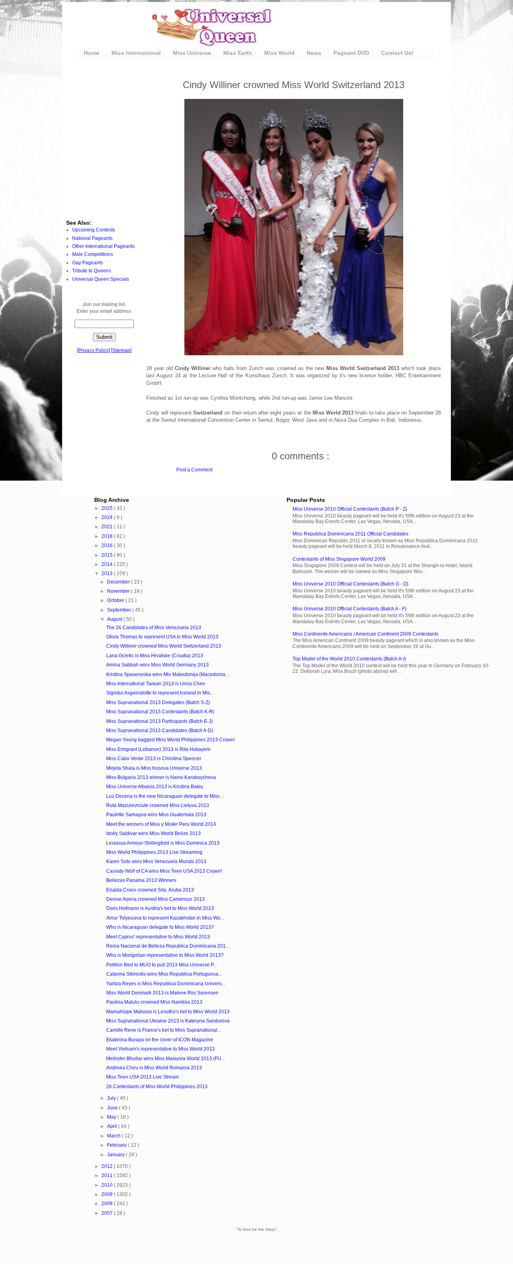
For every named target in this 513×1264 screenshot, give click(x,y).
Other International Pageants (103, 246)
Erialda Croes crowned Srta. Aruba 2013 (150, 890)
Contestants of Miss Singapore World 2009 (339, 559)
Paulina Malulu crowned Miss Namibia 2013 (154, 1002)
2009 (107, 1194)
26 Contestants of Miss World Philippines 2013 (157, 1086)
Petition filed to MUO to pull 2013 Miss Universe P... (161, 965)
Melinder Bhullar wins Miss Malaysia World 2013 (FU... (165, 1058)
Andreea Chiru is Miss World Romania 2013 (154, 1068)
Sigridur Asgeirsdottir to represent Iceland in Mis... (160, 693)
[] (93, 350)
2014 (107, 564)
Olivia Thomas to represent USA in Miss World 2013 (162, 637)
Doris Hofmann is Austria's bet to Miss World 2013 (160, 908)
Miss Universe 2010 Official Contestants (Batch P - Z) (350, 509)
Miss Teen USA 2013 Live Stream (142, 1077)
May (112, 1117)
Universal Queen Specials (100, 279)
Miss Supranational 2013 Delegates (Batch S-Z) (158, 702)
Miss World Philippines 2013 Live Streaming (154, 852)
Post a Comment (194, 470)
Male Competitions (92, 254)
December (119, 582)
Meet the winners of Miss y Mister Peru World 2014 (161, 824)
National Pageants (92, 238)
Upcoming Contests (93, 230)
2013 (107, 573)
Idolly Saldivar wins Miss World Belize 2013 (153, 833)
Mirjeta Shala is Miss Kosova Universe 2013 (154, 768)
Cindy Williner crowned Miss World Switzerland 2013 (163, 646)
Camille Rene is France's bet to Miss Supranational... (163, 1030)
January (116, 1154)
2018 (107, 536)
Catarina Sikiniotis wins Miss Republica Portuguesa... (164, 974)
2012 (107, 1166)
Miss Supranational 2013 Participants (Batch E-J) (159, 721)
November (119, 591)
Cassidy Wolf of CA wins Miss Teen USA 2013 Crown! (164, 871)
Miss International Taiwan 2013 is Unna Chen (155, 683)
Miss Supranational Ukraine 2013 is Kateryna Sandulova (168, 1021)
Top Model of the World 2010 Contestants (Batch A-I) (349, 659)
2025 (107, 508)
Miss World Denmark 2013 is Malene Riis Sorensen (162, 993)
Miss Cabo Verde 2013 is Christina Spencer (153, 758)
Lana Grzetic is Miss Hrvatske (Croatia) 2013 (154, 655)
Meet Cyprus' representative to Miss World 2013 (158, 937)
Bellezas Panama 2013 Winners (141, 880)
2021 (107, 526)
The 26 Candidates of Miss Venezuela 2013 (153, 627)
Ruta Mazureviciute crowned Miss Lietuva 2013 (157, 805)
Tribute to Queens (91, 271)
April (112, 1126)
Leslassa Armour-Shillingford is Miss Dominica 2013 (163, 843)
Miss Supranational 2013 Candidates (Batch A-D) (159, 730)
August (115, 619)
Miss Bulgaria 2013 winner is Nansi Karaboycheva (161, 777)
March (114, 1136)
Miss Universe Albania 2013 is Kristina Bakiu (154, 786)
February (117, 1145)
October (116, 600)
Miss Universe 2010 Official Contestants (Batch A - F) (349, 609)
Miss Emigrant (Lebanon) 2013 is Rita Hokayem (158, 749)
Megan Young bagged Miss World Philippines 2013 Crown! (170, 740)
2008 (107, 1203)
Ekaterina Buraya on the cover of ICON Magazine (159, 1040)
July (112, 1098)
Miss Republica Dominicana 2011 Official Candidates (350, 534)
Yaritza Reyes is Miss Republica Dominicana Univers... (165, 983)
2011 (107, 1175)
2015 (107, 555)
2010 (107, 1185)
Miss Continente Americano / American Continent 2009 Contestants (365, 634)
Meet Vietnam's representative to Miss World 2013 (160, 1049)
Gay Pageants (87, 263)
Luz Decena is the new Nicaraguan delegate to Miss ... (165, 796)
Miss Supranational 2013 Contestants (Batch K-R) (160, 712)
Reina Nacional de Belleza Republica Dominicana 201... (167, 946)
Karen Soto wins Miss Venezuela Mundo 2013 (156, 861)
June (113, 1108)
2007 (107, 1213)
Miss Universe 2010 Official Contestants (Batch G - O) (350, 584)
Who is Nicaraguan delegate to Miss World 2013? (160, 927)
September (119, 610)
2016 (107, 545)
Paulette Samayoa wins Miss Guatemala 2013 (156, 814)
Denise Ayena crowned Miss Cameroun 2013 (155, 899)
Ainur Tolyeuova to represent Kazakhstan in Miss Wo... (165, 918)
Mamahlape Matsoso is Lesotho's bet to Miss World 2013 (168, 1011)
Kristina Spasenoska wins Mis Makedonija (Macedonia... (167, 674)
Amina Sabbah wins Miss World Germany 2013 (157, 665)
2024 (107, 517)
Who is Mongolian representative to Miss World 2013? (165, 955)
